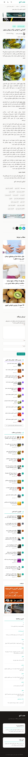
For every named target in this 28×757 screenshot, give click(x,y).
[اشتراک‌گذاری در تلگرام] (23, 228)
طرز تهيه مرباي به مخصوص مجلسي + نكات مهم (11, 459)
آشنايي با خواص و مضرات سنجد (11, 369)
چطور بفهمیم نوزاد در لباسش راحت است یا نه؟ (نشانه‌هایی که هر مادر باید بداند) (11, 538)
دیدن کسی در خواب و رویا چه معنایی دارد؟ (16, 703)
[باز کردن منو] (4, 2)
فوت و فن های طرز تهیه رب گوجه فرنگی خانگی (11, 488)
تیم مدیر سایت (19, 33)
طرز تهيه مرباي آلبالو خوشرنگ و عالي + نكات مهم (11, 474)
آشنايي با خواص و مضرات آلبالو (11, 419)
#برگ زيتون (17, 188)
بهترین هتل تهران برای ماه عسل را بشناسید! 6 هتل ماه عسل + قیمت (14, 695)
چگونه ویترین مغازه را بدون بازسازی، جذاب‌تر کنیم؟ (11, 531)
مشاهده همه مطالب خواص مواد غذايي (15, 425)
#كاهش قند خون (12, 205)
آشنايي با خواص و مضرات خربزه (11, 394)
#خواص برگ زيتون (9, 188)
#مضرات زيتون (11, 209)
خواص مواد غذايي (21, 26)
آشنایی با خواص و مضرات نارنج (11, 407)
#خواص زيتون (12, 192)
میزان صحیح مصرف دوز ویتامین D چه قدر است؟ (10, 503)
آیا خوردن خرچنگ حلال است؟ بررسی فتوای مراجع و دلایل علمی (14, 669)
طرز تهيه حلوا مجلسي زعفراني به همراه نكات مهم (11, 481)
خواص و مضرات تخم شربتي (12, 363)
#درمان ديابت (15, 195)
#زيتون (10, 198)
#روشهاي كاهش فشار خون (19, 198)
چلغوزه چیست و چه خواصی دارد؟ (17, 626)
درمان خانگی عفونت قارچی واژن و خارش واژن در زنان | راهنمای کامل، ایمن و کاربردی (11, 437)
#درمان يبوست (8, 195)
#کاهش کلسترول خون (20, 209)
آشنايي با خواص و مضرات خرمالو (11, 413)
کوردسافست (11, 729)
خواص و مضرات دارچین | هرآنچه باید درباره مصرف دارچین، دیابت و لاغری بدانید (11, 376)
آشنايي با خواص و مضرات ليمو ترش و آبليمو (10, 401)
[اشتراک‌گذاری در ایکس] (17, 228)
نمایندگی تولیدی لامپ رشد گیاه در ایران (10, 560)
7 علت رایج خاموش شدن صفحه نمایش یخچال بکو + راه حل (11, 516)
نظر (24, 324)
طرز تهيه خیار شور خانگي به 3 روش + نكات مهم (11, 445)
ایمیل (23, 346)
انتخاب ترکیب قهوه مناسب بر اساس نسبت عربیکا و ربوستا (11, 524)
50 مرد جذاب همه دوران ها (18, 660)
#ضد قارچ (22, 202)
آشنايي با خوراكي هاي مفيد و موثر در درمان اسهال (11, 389)
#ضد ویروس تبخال (14, 202)
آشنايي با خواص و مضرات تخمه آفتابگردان (11, 383)
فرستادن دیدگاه (21, 354)
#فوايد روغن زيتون (20, 205)
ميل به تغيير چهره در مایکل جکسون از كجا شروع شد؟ (14, 644)
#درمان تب (22, 195)
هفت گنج (22, 715)
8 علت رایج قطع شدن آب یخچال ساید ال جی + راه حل (11, 545)
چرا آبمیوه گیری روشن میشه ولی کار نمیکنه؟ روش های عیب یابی (10, 567)
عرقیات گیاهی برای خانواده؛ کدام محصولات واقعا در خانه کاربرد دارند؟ (11, 574)
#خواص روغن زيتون (20, 192)
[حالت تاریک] (7, 2)
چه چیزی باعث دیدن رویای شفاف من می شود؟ (15, 635)
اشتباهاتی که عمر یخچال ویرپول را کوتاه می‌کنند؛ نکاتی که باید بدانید (11, 553)
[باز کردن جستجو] (11, 2)
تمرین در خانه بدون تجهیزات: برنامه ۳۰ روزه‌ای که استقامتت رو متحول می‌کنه (14, 652)
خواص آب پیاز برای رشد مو (19, 685)
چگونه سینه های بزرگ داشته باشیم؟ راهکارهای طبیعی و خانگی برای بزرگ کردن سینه (11, 466)
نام (24, 340)
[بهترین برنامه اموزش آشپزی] (14, 595)
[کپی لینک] (13, 228)
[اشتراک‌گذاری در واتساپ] (20, 228)
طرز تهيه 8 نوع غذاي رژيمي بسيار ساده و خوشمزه (11, 452)
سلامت (14, 26)
